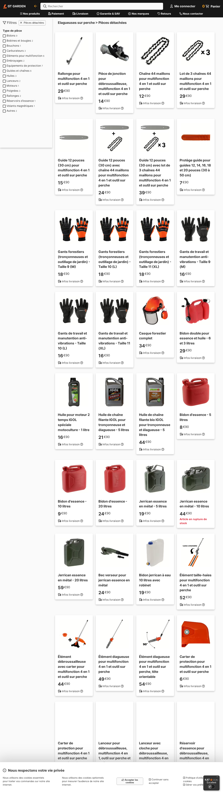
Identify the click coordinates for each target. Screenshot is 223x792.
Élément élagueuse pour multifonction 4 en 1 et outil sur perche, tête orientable (154, 667)
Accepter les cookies (131, 781)
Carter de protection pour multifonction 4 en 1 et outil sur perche (195, 664)
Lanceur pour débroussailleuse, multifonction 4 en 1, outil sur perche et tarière (114, 753)
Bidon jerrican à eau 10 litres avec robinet (155, 580)
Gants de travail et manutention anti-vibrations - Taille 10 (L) (72, 340)
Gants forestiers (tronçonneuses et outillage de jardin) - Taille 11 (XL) (155, 259)
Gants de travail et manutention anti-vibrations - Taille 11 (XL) (114, 340)
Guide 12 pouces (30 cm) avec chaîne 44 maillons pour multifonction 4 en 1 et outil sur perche (113, 172)
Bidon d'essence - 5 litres (195, 417)
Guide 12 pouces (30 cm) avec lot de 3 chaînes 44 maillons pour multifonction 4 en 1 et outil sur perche (155, 172)
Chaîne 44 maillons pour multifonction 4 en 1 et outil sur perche (154, 81)
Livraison (82, 13)
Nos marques (140, 13)
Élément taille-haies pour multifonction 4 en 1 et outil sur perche (196, 582)
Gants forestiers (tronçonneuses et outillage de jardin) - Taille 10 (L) (114, 259)
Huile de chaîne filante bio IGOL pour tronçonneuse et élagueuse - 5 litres (154, 425)
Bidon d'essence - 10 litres (72, 503)
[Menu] (217, 777)
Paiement (57, 13)
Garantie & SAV (109, 13)
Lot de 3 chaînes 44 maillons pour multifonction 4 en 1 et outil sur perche (195, 81)
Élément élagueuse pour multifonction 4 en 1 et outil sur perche (113, 664)
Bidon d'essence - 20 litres (112, 503)
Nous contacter (192, 13)
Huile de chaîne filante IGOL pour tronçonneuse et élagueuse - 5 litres (113, 422)
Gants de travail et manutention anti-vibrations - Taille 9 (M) (195, 259)
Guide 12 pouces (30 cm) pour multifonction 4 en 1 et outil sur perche (74, 167)
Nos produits (31, 13)
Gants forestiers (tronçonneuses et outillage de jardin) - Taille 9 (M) (74, 259)
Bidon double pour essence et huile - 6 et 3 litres (195, 338)
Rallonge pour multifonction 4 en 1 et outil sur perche (74, 78)
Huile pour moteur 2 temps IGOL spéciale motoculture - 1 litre (74, 422)
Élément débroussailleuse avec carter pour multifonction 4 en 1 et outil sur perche (74, 667)
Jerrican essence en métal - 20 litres (73, 577)
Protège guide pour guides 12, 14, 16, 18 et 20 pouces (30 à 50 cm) (195, 167)
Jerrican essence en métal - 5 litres (153, 503)
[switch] (211, 787)
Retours (165, 13)
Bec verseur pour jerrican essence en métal (114, 580)
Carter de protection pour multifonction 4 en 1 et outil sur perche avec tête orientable (74, 753)
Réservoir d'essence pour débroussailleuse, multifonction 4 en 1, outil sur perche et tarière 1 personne (196, 755)
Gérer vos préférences (198, 784)
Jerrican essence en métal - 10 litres (194, 503)
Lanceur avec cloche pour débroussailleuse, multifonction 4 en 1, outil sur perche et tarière (155, 755)
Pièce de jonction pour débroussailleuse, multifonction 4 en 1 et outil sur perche (114, 83)
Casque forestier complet (152, 335)
